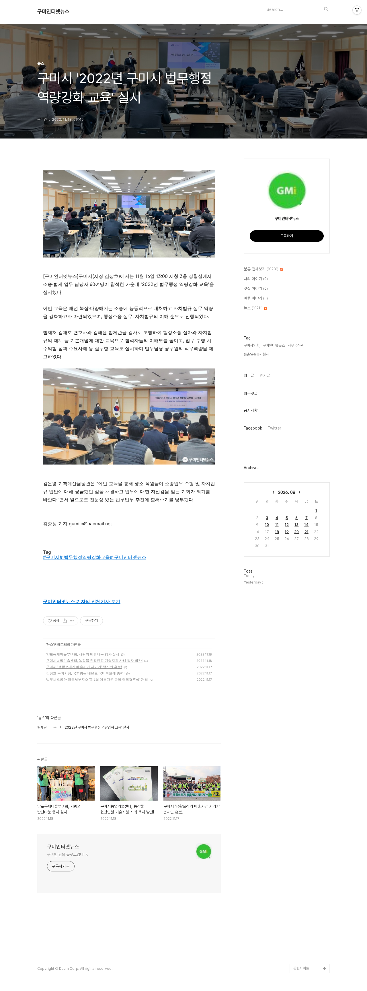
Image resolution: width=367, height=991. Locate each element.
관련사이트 (301, 968)
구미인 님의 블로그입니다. (67, 854)
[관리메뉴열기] (357, 10)
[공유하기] (64, 621)
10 (267, 524)
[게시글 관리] (71, 621)
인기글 (265, 375)
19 (287, 532)
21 (306, 532)
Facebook (253, 428)
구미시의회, (252, 345)
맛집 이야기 (256, 288)
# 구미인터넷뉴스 (128, 557)
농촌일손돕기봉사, (257, 354)
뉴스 (50, 644)
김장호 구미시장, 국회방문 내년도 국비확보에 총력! (85, 673)
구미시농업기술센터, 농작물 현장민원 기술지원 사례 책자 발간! (94, 660)
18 (277, 532)
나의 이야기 (256, 278)
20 (296, 532)
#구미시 (51, 557)
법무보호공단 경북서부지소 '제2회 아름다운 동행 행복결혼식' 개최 (97, 679)
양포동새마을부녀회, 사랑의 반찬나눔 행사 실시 (82, 654)
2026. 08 (286, 492)
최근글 (249, 375)
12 (287, 524)
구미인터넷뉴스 (53, 11)
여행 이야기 (256, 298)
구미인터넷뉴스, (274, 345)
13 (296, 524)
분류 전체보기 (261, 269)
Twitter (274, 428)
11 (277, 524)
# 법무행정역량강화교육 (85, 557)
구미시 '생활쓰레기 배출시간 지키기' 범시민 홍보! (84, 667)
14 (306, 524)
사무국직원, (296, 345)
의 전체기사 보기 (81, 601)
